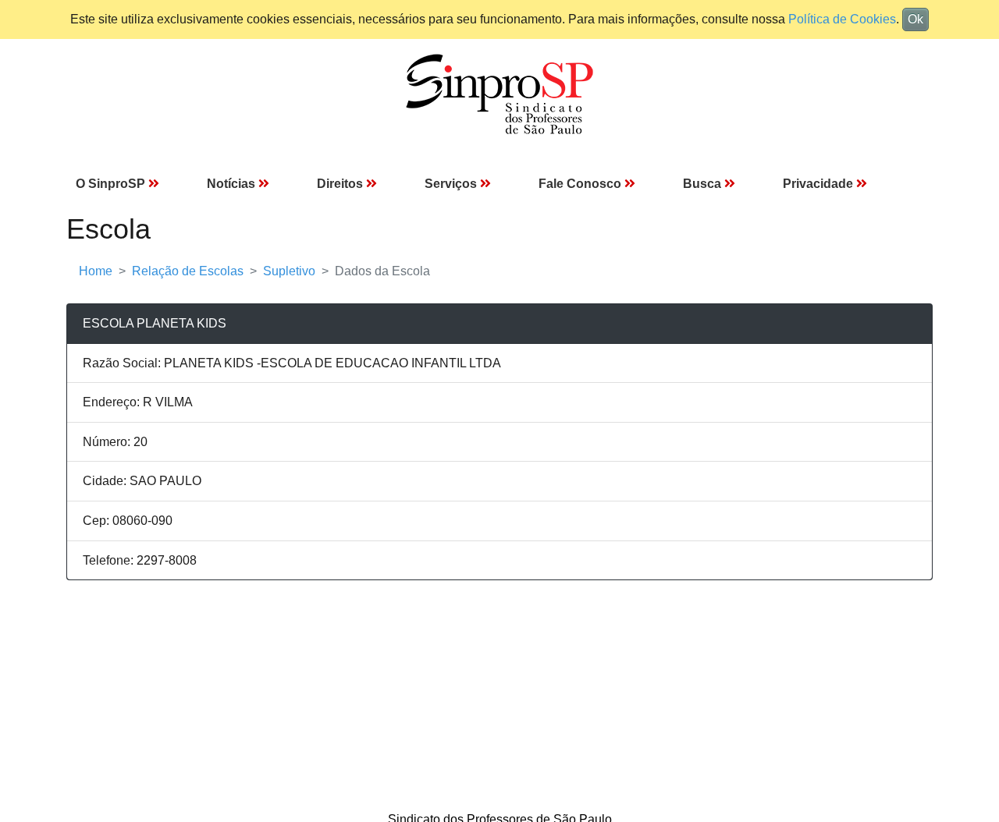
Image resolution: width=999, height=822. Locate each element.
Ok (915, 19)
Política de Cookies (842, 19)
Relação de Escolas (188, 271)
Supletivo (289, 271)
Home (95, 271)
